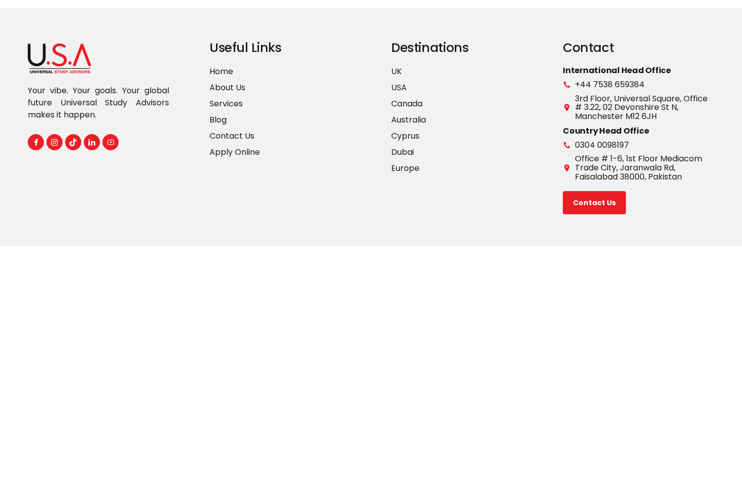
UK (396, 71)
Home (221, 71)
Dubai (402, 152)
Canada (406, 103)
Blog (218, 120)
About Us (227, 87)
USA (399, 87)
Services (226, 103)
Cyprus (405, 136)
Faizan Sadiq (530, 268)
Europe (405, 168)
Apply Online (234, 152)
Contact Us (231, 136)
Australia (408, 120)
